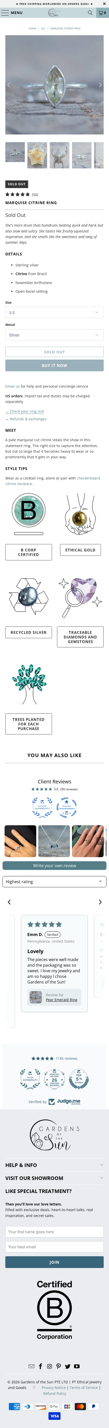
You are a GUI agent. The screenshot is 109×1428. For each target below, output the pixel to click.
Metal (10, 324)
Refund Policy (54, 1393)
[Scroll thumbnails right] (100, 841)
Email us (12, 386)
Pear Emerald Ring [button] (61, 999)
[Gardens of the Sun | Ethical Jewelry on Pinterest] (59, 1366)
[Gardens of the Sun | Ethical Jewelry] (54, 13)
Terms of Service (84, 1387)
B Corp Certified (28, 552)
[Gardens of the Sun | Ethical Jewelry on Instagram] (49, 1366)
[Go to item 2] (54, 841)
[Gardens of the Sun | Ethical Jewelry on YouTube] (77, 1366)
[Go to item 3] (88, 841)
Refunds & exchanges (28, 418)
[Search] (90, 13)
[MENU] (3, 13)
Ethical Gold (80, 549)
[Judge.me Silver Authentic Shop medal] (79, 1079)
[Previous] (9, 84)
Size (8, 302)
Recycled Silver (29, 632)
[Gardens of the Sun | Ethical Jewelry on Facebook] (41, 1366)
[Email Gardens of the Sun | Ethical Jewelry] (31, 1366)
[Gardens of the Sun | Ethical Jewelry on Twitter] (68, 1366)
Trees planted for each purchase (28, 724)
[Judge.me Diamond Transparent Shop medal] (30, 1079)
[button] (36, 997)
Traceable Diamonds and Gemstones (80, 637)
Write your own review (54, 865)
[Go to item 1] (20, 841)
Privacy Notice (54, 1387)
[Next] (100, 84)
